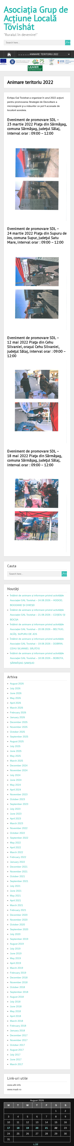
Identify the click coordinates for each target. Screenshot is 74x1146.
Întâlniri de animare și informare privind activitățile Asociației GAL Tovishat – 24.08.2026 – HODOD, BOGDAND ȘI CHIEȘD (37, 600)
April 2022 (15, 847)
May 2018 (15, 1011)
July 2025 (15, 746)
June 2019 (16, 953)
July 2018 (15, 1001)
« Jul (35, 1144)
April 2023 (15, 818)
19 (27, 1128)
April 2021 (15, 900)
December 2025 (19, 722)
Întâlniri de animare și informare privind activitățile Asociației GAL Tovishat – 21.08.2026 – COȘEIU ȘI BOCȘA (37, 615)
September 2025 (19, 736)
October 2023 (17, 799)
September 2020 (19, 929)
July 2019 (15, 948)
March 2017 (16, 1064)
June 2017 (16, 1059)
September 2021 (19, 881)
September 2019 (19, 939)
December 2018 (19, 977)
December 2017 (19, 1035)
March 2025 (16, 760)
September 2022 (19, 837)
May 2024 (15, 784)
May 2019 (15, 958)
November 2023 (19, 794)
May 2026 (15, 698)
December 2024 (19, 765)
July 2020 (15, 934)
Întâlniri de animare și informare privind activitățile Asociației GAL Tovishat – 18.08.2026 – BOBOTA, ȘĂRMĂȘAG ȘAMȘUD (37, 658)
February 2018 (18, 1025)
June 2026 (16, 693)
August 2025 (17, 741)
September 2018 (19, 992)
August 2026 (17, 683)
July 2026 (15, 688)
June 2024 (16, 780)
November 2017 (19, 1040)
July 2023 (15, 808)
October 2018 (17, 987)
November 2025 (19, 727)
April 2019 (15, 963)
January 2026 (17, 717)
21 (46, 1128)
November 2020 (19, 919)
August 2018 (17, 996)
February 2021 (18, 910)
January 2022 (17, 861)
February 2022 (18, 857)
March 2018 (16, 1021)
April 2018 (15, 1016)
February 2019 (18, 972)
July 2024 (15, 775)
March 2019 (16, 968)
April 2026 (15, 702)
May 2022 (15, 842)
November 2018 (19, 982)
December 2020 (19, 914)
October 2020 (17, 924)
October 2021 (17, 876)
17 (8, 1128)
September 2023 (19, 804)
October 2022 (17, 833)
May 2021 (15, 895)
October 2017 (17, 1045)
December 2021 (19, 866)
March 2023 (16, 823)
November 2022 (19, 828)
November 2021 (19, 871)
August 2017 (17, 1049)
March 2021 (16, 905)
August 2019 (17, 943)
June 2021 (16, 890)
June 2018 (16, 1006)
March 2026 (16, 707)
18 (18, 1128)
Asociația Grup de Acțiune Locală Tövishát (36, 18)
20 (37, 1128)
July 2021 (15, 886)
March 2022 (16, 852)
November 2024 (19, 770)
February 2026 (18, 712)
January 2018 (17, 1030)
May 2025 (15, 755)
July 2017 (15, 1054)
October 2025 (17, 731)
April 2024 (15, 789)
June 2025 (16, 751)
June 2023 (16, 813)
